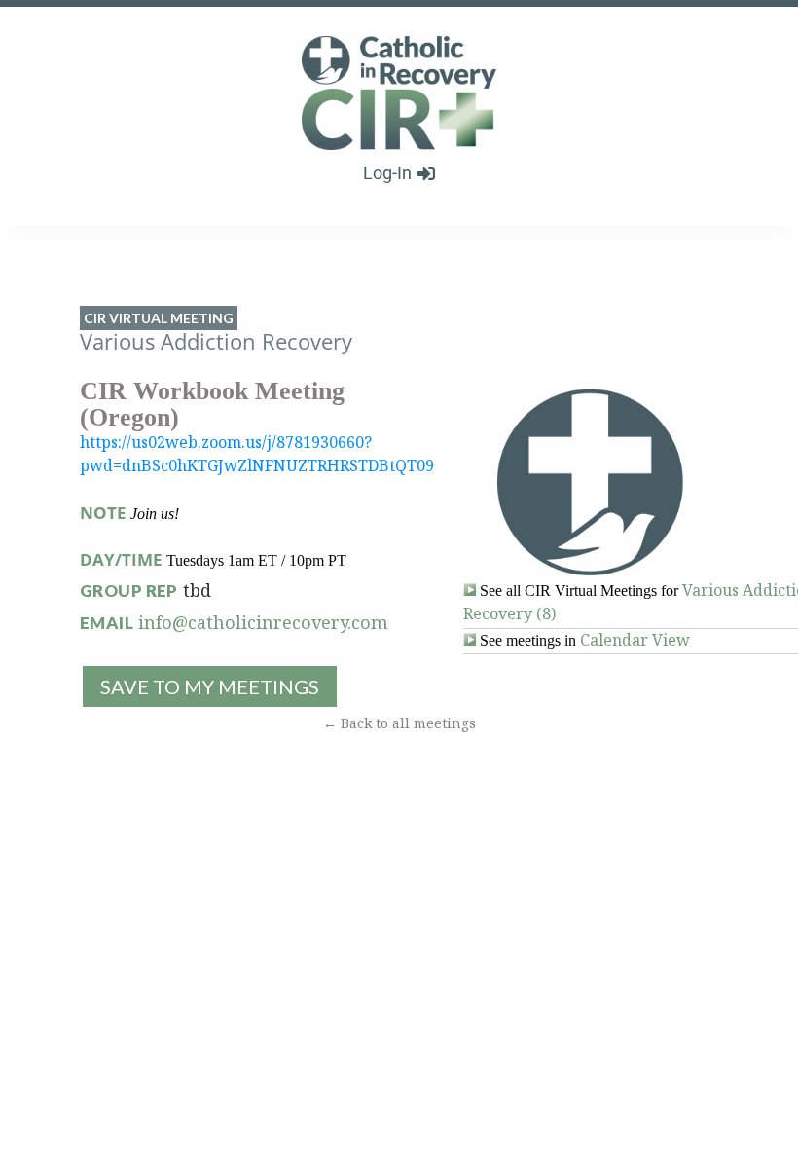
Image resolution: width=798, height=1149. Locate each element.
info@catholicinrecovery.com (263, 622)
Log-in (387, 173)
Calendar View (635, 639)
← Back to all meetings (399, 723)
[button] (208, 686)
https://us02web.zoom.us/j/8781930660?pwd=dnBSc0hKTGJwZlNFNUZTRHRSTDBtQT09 (257, 453)
